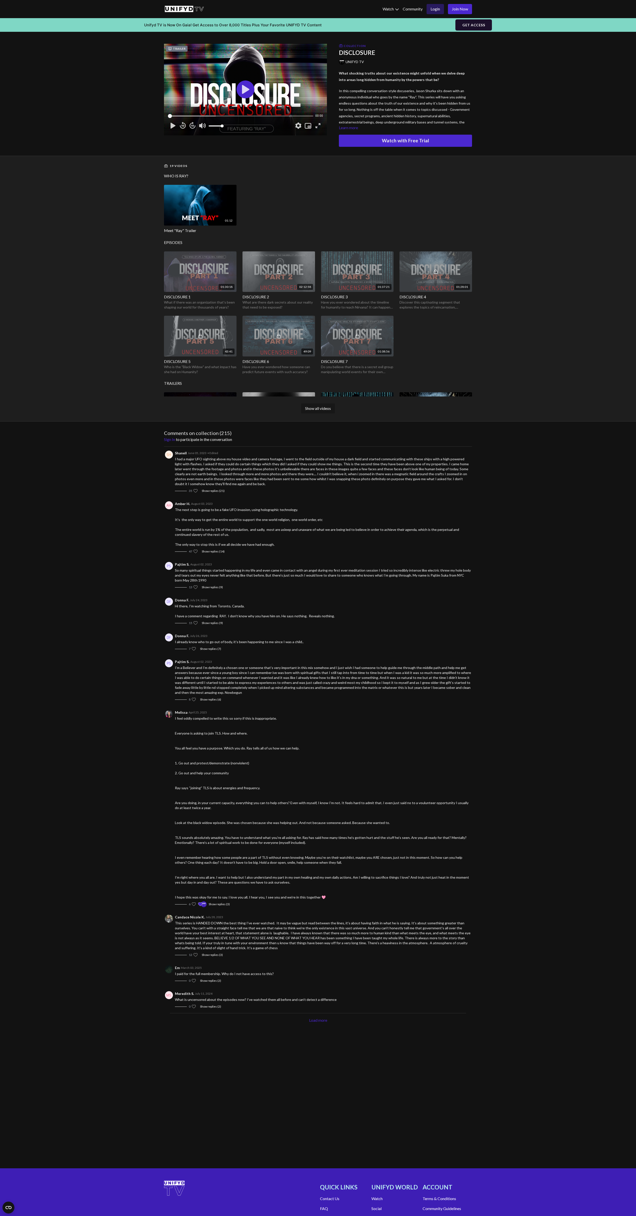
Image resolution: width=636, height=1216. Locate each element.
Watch (389, 8)
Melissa (181, 712)
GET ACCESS (473, 25)
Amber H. (182, 504)
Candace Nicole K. (190, 917)
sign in (169, 439)
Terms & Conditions (439, 1198)
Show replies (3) (219, 904)
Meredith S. (184, 993)
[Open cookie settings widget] (8, 1208)
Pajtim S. (182, 564)
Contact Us (329, 1198)
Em (177, 968)
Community (413, 8)
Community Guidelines (442, 1208)
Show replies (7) (210, 649)
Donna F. (182, 600)
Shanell (181, 453)
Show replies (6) (210, 699)
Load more (318, 1020)
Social (376, 1208)
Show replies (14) (213, 551)
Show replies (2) (210, 980)
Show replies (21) (213, 491)
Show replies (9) (212, 587)
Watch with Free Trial (405, 140)
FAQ (324, 1208)
